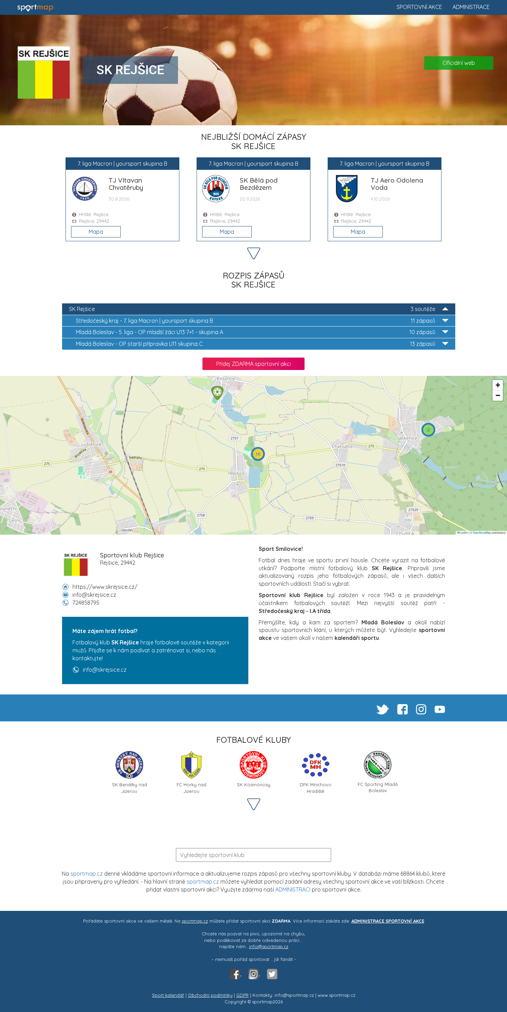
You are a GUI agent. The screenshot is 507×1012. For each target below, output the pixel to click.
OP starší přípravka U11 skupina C (255, 343)
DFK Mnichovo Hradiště (315, 787)
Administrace (471, 6)
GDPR (242, 995)
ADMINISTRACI (292, 889)
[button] (428, 430)
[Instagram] (254, 973)
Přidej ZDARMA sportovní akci (253, 363)
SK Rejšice (252, 308)
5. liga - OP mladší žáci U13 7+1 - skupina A (255, 332)
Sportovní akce (419, 6)
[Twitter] (272, 973)
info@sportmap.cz (268, 946)
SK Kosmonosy (253, 784)
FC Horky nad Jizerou (191, 787)
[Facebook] (235, 973)
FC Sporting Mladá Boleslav (378, 786)
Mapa (96, 231)
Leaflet (464, 532)
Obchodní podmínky (210, 995)
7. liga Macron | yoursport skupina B (255, 320)
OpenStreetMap (482, 532)
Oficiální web (459, 62)
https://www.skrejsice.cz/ (104, 586)
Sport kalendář (168, 995)
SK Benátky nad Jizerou (129, 787)
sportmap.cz (86, 873)
